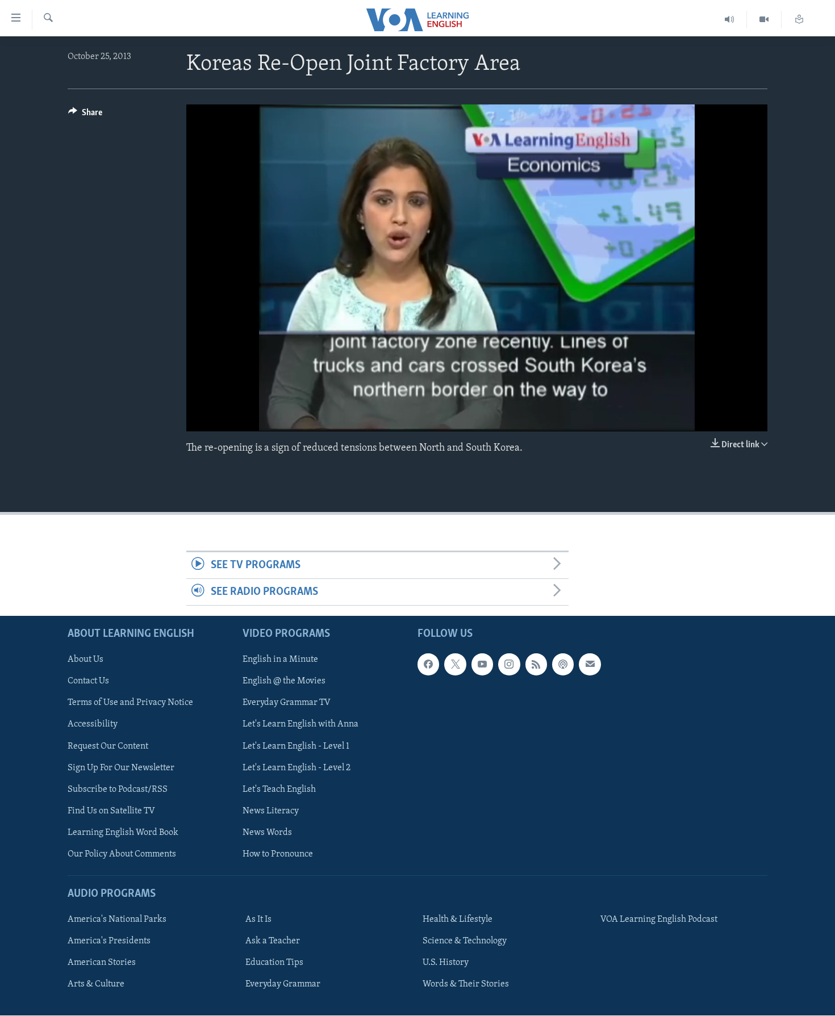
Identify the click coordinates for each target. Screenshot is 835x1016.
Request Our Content (108, 746)
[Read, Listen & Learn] (799, 19)
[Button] (85, 115)
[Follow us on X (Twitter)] (455, 664)
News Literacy (271, 811)
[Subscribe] (589, 664)
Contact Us (88, 681)
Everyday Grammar (282, 984)
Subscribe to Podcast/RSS (118, 789)
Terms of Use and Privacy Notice (130, 703)
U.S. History (446, 963)
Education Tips (274, 963)
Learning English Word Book (123, 832)
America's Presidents (109, 941)
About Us (85, 660)
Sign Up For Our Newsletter (121, 768)
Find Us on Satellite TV (111, 811)
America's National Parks (117, 920)
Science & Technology (465, 941)
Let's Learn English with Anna (300, 724)
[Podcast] (563, 664)
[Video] (764, 19)
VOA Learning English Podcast (658, 920)
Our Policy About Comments (122, 854)
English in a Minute (280, 660)
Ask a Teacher (272, 941)
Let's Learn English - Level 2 (296, 768)
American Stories (102, 963)
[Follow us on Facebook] (428, 664)
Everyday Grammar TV (287, 703)
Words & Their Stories (466, 984)
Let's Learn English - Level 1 (296, 746)
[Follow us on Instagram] (509, 664)
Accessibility (93, 724)
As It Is (258, 920)
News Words (267, 832)
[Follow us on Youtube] (482, 664)
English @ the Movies (284, 681)
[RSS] (536, 664)
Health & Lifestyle (457, 920)
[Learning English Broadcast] (729, 19)
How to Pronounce (278, 854)
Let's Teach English (279, 789)
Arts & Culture (96, 984)
